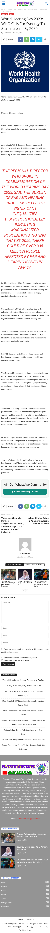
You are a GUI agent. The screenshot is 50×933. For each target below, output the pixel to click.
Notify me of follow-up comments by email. (20, 658)
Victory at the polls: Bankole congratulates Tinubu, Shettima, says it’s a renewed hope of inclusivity (12, 525)
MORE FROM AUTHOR (34, 565)
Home (3, 9)
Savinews (7, 33)
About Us (20, 920)
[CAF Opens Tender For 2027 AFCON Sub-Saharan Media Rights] (41, 574)
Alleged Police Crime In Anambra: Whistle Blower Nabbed (38, 521)
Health (9, 9)
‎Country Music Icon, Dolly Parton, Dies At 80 (25, 582)
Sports (3, 899)
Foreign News (6, 903)
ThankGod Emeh (25, 930)
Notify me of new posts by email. (17, 660)
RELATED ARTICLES (15, 565)
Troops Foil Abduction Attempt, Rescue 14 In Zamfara (8, 583)
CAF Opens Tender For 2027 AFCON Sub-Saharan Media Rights (41, 583)
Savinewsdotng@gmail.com (30, 819)
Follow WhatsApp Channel (25, 492)
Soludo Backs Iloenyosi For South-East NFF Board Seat (23, 740)
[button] (46, 4)
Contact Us (30, 920)
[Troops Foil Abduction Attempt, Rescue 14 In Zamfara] (8, 574)
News (11, 14)
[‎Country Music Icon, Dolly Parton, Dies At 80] (25, 574)
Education (5, 907)
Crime (3, 890)
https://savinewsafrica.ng (25, 557)
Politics (4, 886)
